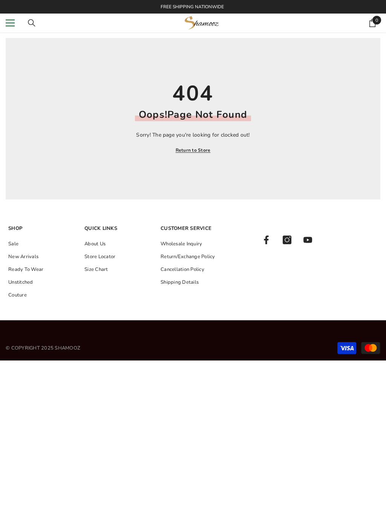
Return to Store (193, 150)
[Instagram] (287, 240)
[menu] (10, 22)
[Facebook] (266, 240)
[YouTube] (307, 240)
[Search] (31, 22)
